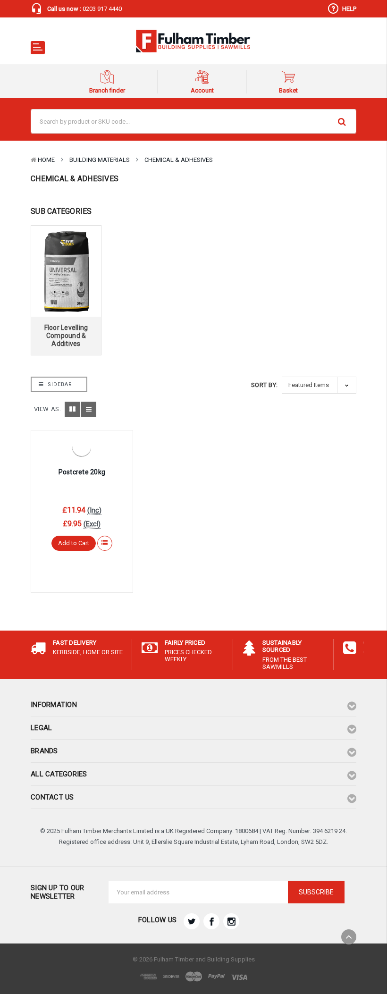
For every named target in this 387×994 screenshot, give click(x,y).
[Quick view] (81, 445)
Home (46, 159)
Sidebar (59, 384)
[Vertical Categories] (38, 47)
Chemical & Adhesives (178, 159)
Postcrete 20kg (82, 472)
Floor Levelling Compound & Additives (66, 335)
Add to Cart (73, 543)
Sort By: (264, 384)
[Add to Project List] (104, 543)
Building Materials (99, 159)
